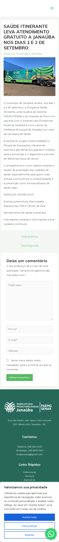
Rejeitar (29, 534)
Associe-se (29, 480)
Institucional (29, 472)
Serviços (29, 476)
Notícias (37, 53)
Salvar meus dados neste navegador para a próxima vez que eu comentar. (29, 365)
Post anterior (30, 236)
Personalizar (29, 526)
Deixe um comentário (17, 53)
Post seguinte (30, 245)
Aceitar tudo (29, 517)
